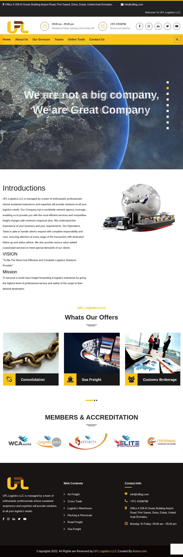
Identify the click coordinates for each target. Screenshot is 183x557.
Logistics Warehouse (80, 508)
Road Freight (75, 522)
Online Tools (76, 39)
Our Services (41, 39)
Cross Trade (75, 501)
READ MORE (16, 351)
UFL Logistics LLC (105, 551)
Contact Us (97, 39)
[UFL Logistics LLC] (18, 27)
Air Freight (74, 494)
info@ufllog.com (133, 4)
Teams (59, 39)
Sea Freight (91, 380)
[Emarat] (18, 483)
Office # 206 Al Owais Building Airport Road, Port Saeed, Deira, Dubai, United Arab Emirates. (59, 4)
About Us (21, 39)
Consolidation (32, 380)
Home (7, 39)
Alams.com (139, 551)
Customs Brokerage (160, 380)
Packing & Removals (80, 515)
